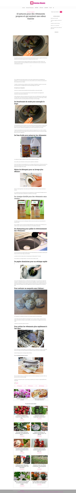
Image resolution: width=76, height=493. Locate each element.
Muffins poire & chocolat (54, 18)
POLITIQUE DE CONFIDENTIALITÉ (22, 491)
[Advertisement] (31, 28)
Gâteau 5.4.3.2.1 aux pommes (55, 25)
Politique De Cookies (29, 491)
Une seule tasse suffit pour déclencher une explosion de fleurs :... (22, 433)
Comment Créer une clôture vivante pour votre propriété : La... (39, 466)
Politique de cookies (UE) (46, 491)
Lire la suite (22, 419)
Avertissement (61, 491)
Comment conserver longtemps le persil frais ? (39, 416)
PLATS (50, 7)
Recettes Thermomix (30, 7)
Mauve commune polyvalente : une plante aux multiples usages (22, 483)
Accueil (23, 7)
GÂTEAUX (41, 7)
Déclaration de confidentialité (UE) (54, 491)
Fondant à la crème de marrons (55, 23)
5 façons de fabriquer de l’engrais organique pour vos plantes (39, 433)
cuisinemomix (22, 490)
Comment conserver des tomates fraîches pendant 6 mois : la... (39, 450)
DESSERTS (46, 7)
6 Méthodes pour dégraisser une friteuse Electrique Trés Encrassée (22, 466)
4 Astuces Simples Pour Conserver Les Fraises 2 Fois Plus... (22, 417)
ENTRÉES (36, 7)
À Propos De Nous (40, 491)
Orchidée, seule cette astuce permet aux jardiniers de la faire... (22, 450)
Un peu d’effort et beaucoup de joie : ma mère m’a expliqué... (39, 482)
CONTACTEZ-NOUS (34, 491)
